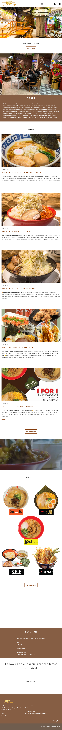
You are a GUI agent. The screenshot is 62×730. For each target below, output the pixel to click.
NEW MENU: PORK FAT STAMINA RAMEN (18, 288)
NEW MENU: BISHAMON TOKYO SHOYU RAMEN (21, 172)
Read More (4, 185)
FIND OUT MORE (31, 431)
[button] (2, 22)
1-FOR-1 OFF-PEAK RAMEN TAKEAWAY (17, 407)
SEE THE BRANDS (31, 585)
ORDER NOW (31, 48)
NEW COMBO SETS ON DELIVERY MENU (18, 348)
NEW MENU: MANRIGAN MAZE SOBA (17, 231)
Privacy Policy (56, 721)
